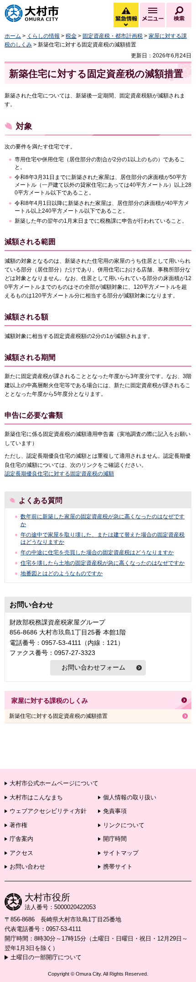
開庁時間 (115, 838)
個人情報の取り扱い (129, 797)
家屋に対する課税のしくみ (49, 700)
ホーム (13, 36)
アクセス (21, 852)
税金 (71, 36)
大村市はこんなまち (36, 797)
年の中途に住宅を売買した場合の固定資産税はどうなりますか (97, 552)
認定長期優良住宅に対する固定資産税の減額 (59, 474)
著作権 (18, 825)
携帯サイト (118, 866)
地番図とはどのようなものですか (62, 573)
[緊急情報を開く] (125, 25)
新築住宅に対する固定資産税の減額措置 (58, 716)
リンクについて (123, 825)
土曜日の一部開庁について (46, 957)
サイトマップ (121, 852)
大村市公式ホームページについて (54, 783)
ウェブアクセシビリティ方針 (48, 811)
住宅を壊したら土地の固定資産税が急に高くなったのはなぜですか (103, 563)
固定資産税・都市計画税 (113, 36)
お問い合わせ (27, 866)
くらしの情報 (43, 36)
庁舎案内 (21, 838)
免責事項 (115, 811)
